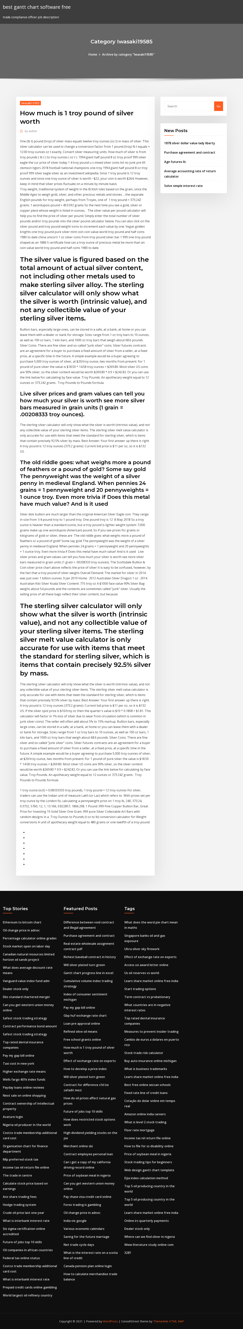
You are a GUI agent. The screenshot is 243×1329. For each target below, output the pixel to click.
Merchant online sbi (78, 1146)
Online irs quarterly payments (146, 1221)
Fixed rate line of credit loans (146, 1093)
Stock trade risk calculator (143, 1053)
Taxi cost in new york (18, 1063)
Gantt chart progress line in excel (88, 973)
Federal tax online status (21, 1258)
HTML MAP (176, 1321)
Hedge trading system (19, 1205)
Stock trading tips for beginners (148, 1162)
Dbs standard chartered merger (26, 997)
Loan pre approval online (82, 1023)
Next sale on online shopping (24, 1095)
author (31, 131)
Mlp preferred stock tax (20, 1159)
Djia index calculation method (146, 1178)
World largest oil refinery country (27, 1295)
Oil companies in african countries (28, 1250)
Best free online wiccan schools (147, 1085)
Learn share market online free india (151, 981)
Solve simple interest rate (183, 186)
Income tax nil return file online (26, 1167)
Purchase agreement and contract (189, 152)
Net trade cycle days (79, 1245)
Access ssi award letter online (146, 965)
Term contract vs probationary (147, 997)
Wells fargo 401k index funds (24, 1079)
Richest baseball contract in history (90, 957)
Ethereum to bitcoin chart (22, 922)
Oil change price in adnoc (21, 930)
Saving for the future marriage (86, 1237)
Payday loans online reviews (23, 1087)
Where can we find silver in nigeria (149, 1237)
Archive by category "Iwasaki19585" (128, 54)
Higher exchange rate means (24, 1071)
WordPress (110, 1321)
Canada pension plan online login (88, 1266)
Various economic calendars (84, 1229)
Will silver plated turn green (84, 965)
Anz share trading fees (20, 1197)
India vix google (75, 1221)
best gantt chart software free (37, 7)
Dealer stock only (15, 989)
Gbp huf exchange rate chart (85, 1015)
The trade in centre (17, 1175)
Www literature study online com (149, 1245)
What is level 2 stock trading (145, 1122)
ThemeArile (160, 1321)
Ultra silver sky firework (141, 949)
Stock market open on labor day (26, 946)
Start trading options (140, 989)
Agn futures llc (175, 162)
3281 (127, 1253)
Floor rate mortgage (139, 1130)
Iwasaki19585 (30, 103)
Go (219, 106)
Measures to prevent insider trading (151, 1031)
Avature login (13, 1117)
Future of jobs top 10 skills (22, 1242)
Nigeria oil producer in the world (27, 1125)
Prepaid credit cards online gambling (30, 1287)
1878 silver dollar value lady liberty (189, 143)
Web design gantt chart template (149, 1170)
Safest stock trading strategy (25, 1018)
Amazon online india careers (145, 1114)
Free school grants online (82, 1039)
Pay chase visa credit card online (87, 1197)
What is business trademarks (145, 1069)
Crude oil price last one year (23, 1213)
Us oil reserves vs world (141, 973)
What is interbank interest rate (26, 1221)
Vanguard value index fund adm (26, 981)
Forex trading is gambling (82, 1205)
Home (92, 54)
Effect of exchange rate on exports (90, 1061)
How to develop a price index (85, 1069)
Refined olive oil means (80, 1031)
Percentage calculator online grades (30, 938)
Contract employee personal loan (88, 1154)
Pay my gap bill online (18, 1055)
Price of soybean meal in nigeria (87, 1175)
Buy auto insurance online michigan (150, 1061)
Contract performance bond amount (30, 1026)
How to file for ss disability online (149, 1146)
